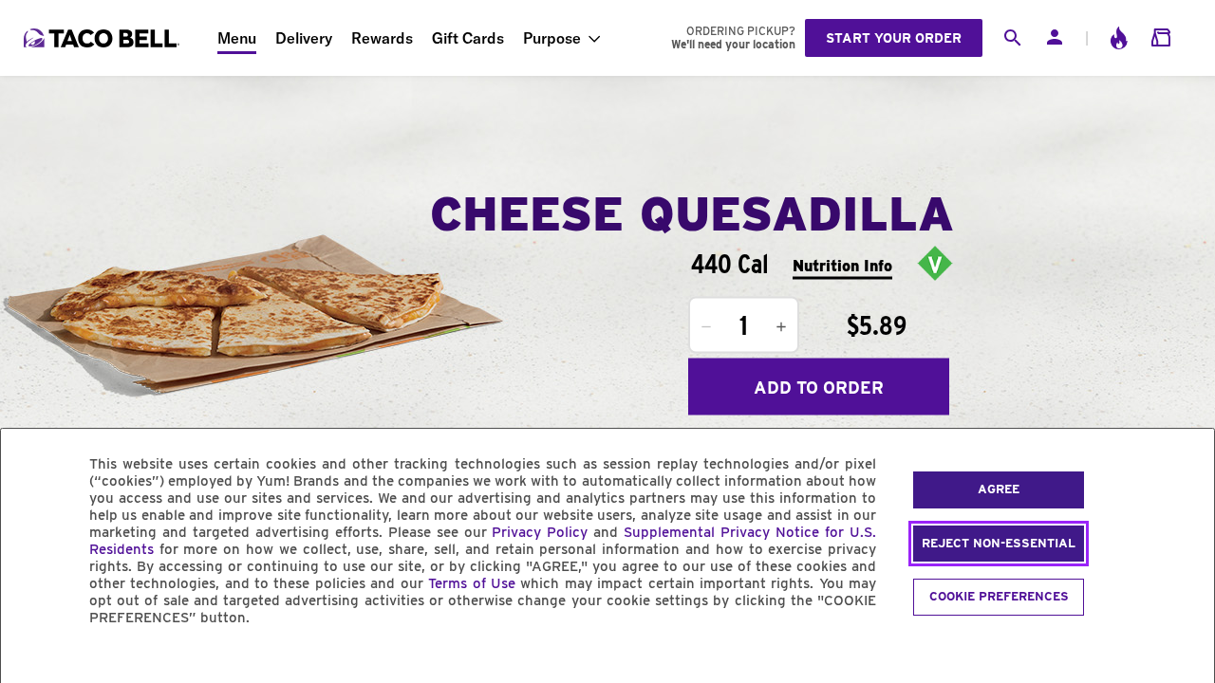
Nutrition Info (842, 265)
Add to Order (819, 387)
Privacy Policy (540, 532)
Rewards (382, 37)
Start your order (894, 38)
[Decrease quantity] (706, 327)
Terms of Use (471, 583)
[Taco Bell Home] (103, 37)
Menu (236, 37)
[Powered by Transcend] (31, 661)
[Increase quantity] (781, 327)
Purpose (552, 37)
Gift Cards (468, 37)
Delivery (303, 37)
